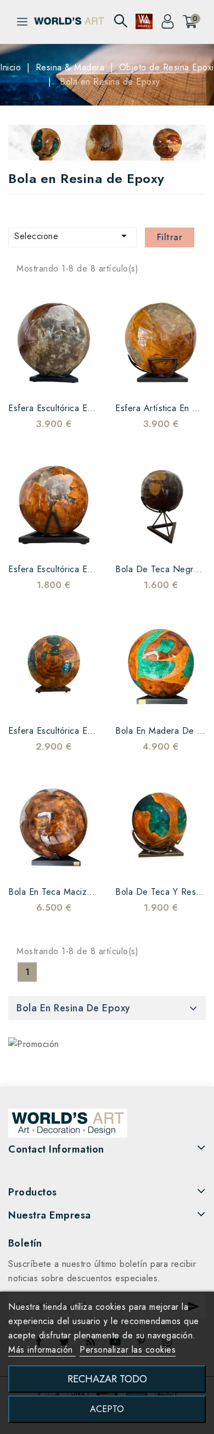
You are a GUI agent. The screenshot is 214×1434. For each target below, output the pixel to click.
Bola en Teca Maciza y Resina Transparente (96, 891)
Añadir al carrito (76, 379)
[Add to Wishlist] (32, 379)
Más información (42, 1349)
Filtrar (170, 237)
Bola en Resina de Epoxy (73, 1008)
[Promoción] (33, 1044)
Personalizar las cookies (128, 1349)
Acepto (107, 1409)
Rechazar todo (107, 1378)
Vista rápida (54, 379)
